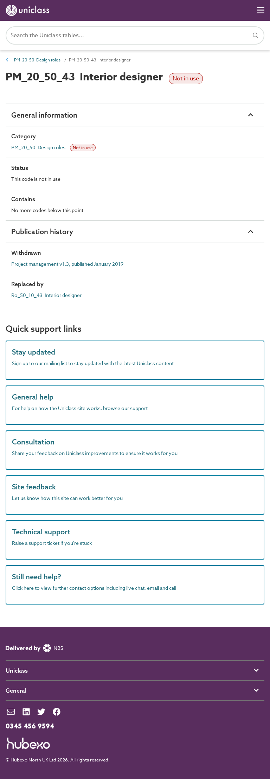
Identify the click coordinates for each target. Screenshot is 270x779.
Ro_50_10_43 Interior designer (46, 295)
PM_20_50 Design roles (37, 60)
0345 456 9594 (30, 726)
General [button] (16, 690)
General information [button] (44, 115)
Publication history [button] (42, 231)
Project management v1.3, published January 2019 (67, 263)
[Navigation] (260, 10)
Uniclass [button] (17, 670)
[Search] (256, 35)
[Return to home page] (29, 10)
